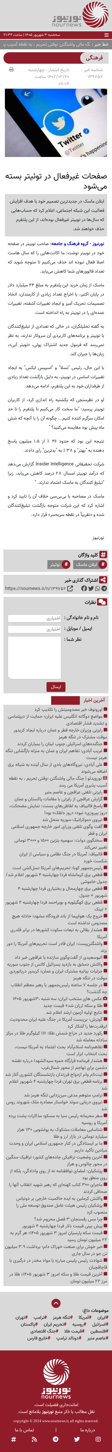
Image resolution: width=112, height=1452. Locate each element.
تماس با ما (24, 1430)
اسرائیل (99, 1324)
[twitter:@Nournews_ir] (77, 1440)
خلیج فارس (37, 1338)
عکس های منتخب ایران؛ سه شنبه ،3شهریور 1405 (58, 999)
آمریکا (84, 1317)
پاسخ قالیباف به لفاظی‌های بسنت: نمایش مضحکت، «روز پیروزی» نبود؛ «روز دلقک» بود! (58, 809)
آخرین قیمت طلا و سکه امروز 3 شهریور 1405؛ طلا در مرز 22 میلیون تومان (58, 1278)
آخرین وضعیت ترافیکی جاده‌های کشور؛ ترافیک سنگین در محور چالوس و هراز (56, 1161)
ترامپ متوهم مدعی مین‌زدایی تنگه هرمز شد (64, 1095)
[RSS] (34, 1440)
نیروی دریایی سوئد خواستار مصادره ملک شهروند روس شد (56, 1105)
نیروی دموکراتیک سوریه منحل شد (73, 820)
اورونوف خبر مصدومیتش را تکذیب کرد (69, 709)
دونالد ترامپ (67, 1338)
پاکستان (28, 1324)
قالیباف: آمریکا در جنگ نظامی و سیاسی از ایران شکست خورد (63, 858)
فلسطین (98, 1331)
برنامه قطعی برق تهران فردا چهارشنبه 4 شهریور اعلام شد (58, 1085)
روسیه (78, 1324)
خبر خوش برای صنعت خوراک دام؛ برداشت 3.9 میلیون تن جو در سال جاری (56, 1250)
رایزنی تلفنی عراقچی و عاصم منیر (74, 792)
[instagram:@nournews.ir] (98, 1440)
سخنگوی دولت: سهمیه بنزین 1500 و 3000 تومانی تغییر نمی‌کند (60, 844)
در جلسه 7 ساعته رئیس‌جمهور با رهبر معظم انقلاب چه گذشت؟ (59, 988)
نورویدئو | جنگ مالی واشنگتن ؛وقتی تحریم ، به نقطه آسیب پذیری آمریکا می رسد (58, 782)
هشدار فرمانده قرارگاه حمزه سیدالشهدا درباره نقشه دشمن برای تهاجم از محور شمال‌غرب (59, 1064)
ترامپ (39, 1317)
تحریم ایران (54, 1324)
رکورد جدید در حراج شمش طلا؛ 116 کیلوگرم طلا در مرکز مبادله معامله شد (56, 1037)
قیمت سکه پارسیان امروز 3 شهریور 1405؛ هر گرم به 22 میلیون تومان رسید (58, 1236)
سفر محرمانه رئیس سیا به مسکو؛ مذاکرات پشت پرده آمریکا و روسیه (58, 1119)
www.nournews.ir (55, 1421)
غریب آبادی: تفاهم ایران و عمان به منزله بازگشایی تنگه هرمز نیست (56, 754)
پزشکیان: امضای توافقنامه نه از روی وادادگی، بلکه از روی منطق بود (58, 1174)
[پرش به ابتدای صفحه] (56, 1304)
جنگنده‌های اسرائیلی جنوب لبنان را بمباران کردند (60, 744)
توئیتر (55, 564)
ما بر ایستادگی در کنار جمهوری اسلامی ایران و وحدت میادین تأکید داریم (58, 1147)
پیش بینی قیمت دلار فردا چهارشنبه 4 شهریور (63, 1226)
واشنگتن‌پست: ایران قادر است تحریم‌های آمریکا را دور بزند (57, 947)
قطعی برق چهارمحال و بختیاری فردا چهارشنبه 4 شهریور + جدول (62, 892)
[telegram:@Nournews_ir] (55, 1440)
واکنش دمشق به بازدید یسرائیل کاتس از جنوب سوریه (55, 964)
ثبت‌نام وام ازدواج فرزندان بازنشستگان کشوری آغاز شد (54, 1074)
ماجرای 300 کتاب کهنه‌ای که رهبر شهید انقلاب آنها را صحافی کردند (58, 1188)
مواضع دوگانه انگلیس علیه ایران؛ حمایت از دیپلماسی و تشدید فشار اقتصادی (57, 720)
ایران (101, 1317)
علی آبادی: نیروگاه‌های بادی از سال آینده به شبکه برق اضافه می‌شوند (57, 768)
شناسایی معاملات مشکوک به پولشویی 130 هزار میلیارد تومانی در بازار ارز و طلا (62, 1133)
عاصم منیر (96, 1338)
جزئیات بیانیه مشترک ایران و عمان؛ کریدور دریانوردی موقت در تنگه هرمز (58, 975)
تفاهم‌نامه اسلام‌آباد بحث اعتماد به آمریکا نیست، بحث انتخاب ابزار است (61, 1050)
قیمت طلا (73, 1331)
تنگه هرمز (61, 1317)
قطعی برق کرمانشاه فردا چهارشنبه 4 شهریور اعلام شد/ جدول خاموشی (56, 878)
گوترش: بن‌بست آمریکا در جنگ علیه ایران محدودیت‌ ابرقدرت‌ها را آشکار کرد (58, 1023)
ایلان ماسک (86, 564)
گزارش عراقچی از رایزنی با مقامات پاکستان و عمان (59, 799)
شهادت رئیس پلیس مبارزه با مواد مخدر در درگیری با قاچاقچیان (58, 1264)
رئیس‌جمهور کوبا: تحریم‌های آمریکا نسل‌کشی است (58, 868)
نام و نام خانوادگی (83, 618)
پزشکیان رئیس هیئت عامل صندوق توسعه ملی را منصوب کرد (61, 1209)
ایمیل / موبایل (79, 628)
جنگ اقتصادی (43, 1331)
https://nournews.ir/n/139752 (35, 589)
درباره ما (87, 1430)
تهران (20, 1317)
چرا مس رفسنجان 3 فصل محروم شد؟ (69, 1219)
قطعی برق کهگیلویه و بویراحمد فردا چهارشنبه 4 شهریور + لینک (56, 906)
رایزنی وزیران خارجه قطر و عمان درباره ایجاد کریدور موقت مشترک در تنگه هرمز (60, 734)
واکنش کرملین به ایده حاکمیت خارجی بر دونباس (60, 1198)
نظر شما (74, 639)
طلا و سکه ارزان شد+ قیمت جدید (73, 1006)
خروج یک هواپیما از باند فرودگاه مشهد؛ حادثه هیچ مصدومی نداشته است (59, 920)
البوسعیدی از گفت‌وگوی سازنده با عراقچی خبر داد (59, 957)
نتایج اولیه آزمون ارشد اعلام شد (75, 1012)
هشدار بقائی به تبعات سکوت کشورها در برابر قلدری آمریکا (58, 933)
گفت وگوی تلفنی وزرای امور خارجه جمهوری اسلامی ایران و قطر (59, 830)
